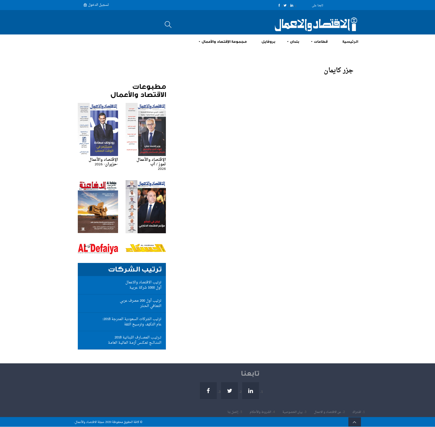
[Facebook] (279, 5)
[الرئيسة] (313, 24)
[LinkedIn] (291, 5)
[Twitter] (285, 5)
